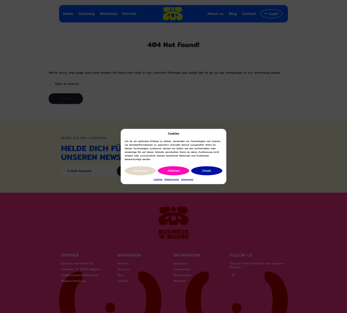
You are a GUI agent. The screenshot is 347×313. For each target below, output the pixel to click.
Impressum (187, 179)
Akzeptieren (140, 170)
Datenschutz (171, 179)
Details (206, 170)
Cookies (158, 179)
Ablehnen (173, 170)
